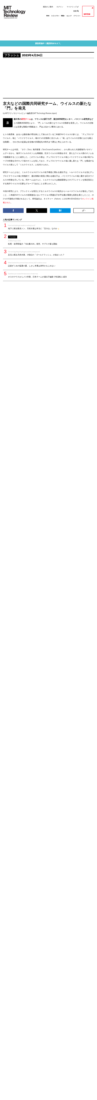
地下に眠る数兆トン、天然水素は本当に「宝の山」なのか (32, 227)
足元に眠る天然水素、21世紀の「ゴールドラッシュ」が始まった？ (36, 253)
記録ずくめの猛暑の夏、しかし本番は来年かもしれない (31, 264)
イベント (76, 16)
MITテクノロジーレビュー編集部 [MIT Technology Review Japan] (31, 113)
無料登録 (87, 14)
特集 (63, 16)
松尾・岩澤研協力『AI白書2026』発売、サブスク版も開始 (32, 240)
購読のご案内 (48, 7)
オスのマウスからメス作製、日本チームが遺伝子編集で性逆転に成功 (37, 275)
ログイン (60, 7)
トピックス (55, 16)
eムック (69, 16)
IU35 (47, 16)
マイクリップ (72, 7)
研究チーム (26, 119)
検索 (75, 11)
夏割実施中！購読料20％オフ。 (48, 43)
